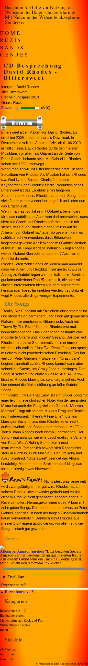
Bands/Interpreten (12, 615)
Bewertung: (10, 108)
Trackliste (16, 577)
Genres (14, 54)
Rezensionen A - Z (19, 592)
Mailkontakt (8, 649)
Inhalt (4, 629)
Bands (12, 47)
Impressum (7, 654)
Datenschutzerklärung (53, 12)
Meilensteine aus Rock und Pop (21, 620)
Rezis (11, 40)
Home (10, 32)
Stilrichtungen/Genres (15, 625)
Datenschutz (8, 658)
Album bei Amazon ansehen (22, 551)
